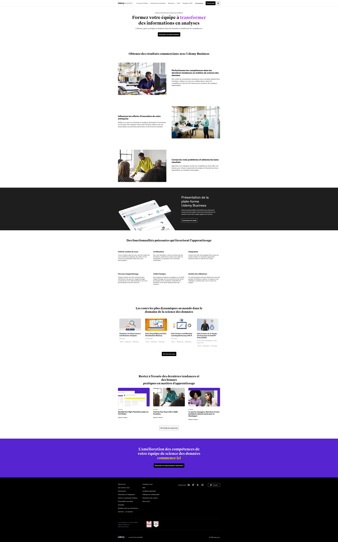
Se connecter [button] (199, 3)
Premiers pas (210, 3)
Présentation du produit (125, 501)
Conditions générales (149, 491)
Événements (122, 491)
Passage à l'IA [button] (186, 3)
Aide (143, 487)
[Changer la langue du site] (218, 3)
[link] (134, 404)
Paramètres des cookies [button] (150, 498)
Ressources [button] (171, 3)
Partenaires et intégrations (126, 494)
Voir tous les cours (169, 354)
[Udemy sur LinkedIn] (189, 485)
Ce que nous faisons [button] (142, 3)
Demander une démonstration (169, 34)
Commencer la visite (189, 220)
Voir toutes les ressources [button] (169, 428)
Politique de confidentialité (150, 494)
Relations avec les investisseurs (128, 508)
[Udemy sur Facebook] (193, 485)
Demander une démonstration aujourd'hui (169, 465)
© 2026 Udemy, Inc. (214, 537)
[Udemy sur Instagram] (202, 485)
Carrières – (125, 512)
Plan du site (146, 501)
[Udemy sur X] (198, 485)
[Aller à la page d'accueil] (130, 538)
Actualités (121, 505)
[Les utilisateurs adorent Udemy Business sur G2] (155, 527)
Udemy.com (121, 484)
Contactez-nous (147, 484)
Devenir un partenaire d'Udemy (128, 498)
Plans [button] (178, 3)
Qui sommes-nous (124, 487)
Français (215, 485)
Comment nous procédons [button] (158, 3)
